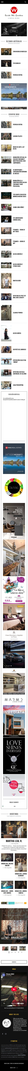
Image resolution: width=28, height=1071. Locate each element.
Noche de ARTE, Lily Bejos (18, 148)
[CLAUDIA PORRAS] (6, 313)
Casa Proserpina (18, 385)
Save (9, 1055)
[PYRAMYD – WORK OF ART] (6, 242)
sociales (22, 1055)
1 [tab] (9, 952)
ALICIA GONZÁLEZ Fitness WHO (18, 265)
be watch (14, 1045)
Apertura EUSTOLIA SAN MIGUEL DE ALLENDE (19, 373)
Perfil (26, 1051)
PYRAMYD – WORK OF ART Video (19, 231)
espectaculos (15, 1048)
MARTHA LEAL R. (14, 841)
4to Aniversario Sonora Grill (18, 219)
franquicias (7, 1050)
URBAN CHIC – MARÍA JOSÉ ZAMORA (7, 892)
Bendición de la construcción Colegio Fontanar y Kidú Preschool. (20, 183)
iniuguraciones (19, 1050)
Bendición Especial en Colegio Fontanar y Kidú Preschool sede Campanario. (19, 160)
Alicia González (18, 254)
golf (11, 1050)
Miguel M (17, 1051)
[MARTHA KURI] (6, 280)
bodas (25, 1045)
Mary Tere (13, 1051)
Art (4, 935)
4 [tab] (18, 952)
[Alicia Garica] (6, 333)
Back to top (12, 1067)
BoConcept (18, 1045)
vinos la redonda (21, 1057)
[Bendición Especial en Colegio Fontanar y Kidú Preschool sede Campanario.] (6, 159)
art (8, 1045)
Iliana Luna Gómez (18, 207)
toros (7, 1057)
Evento (20, 1048)
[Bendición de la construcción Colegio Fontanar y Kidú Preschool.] (6, 183)
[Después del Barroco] (6, 349)
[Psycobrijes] (6, 63)
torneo (4, 1057)
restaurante (3, 1055)
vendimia (10, 1057)
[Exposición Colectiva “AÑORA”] (6, 361)
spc (1, 1057)
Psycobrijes (17, 63)
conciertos (8, 1046)
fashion (3, 1050)
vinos (16, 1057)
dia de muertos (13, 1046)
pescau (5, 1053)
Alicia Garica (17, 333)
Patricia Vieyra (17, 75)
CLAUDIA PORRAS (18, 313)
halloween (14, 1050)
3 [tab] (15, 952)
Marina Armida (8, 1051)
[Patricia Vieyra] (6, 75)
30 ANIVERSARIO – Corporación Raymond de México (20, 172)
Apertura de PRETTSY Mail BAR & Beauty (19, 297)
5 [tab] (21, 952)
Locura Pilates (17, 136)
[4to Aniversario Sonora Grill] (6, 219)
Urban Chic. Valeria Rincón (7, 864)
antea (7, 1045)
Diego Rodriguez (19, 1046)
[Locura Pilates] (6, 136)
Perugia (2, 1053)
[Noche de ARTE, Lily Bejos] (6, 148)
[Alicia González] (6, 254)
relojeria (21, 1053)
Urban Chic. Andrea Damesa (21, 892)
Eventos (14, 962)
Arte (11, 1045)
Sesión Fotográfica (14, 1055)
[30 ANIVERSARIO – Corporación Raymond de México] (6, 171)
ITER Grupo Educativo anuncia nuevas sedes (19, 195)
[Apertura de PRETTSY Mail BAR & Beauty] (6, 296)
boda (22, 1045)
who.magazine (14, 843)
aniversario (3, 1045)
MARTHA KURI (17, 280)
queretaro (9, 1053)
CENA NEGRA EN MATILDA (20, 51)
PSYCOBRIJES (14, 31)
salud (7, 1055)
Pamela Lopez (21, 1051)
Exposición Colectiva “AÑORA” (19, 361)
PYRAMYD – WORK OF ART (19, 242)
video (13, 1057)
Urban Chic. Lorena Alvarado (21, 875)
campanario (3, 1046)
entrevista (8, 1048)
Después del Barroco (19, 349)
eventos (24, 1048)
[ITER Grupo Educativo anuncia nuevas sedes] (6, 195)
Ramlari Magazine (15, 1053)
